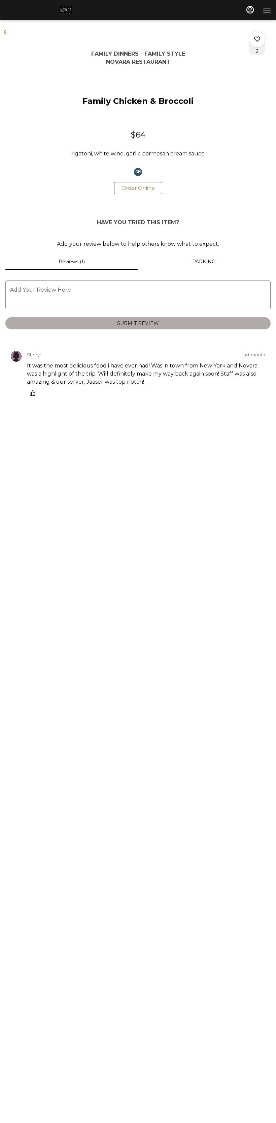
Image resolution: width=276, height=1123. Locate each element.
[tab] (71, 262)
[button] (8, 32)
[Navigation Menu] (267, 10)
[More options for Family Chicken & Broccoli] (257, 39)
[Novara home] (39, 10)
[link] (138, 188)
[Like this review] (34, 393)
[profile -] (250, 10)
